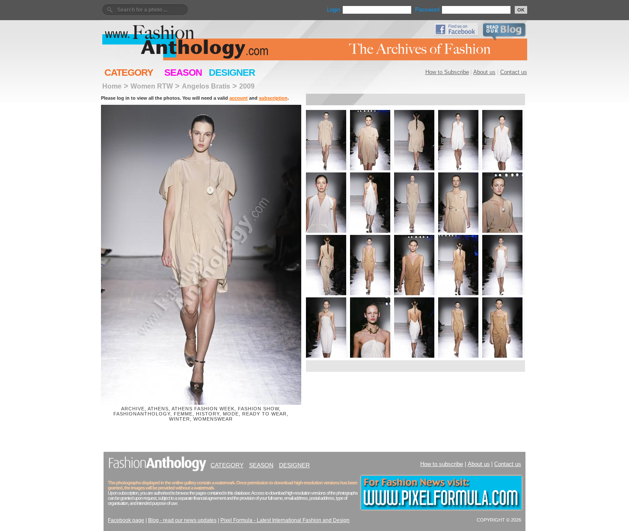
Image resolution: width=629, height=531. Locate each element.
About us (484, 72)
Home (112, 86)
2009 (247, 86)
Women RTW (152, 86)
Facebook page (126, 520)
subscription (273, 98)
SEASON (183, 72)
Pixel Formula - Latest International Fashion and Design (285, 520)
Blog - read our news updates (182, 520)
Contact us (513, 72)
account (238, 98)
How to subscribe (441, 464)
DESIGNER (232, 72)
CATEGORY (128, 72)
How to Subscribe (447, 72)
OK (521, 9)
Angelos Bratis (206, 86)
